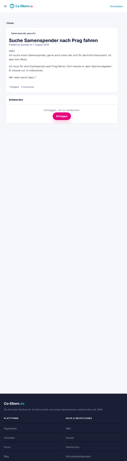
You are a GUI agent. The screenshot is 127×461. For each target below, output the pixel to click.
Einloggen (62, 116)
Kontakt (70, 437)
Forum (7, 447)
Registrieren (10, 428)
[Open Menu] (5, 6)
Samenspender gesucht (23, 33)
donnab (25, 44)
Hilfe (68, 428)
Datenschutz (73, 447)
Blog (6, 456)
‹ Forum (10, 23)
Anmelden (116, 6)
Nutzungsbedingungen (78, 456)
